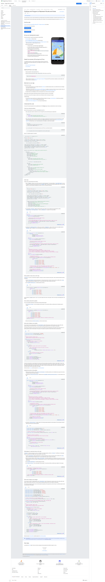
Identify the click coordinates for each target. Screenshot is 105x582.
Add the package (31, 40)
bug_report (101, 3)
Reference (6, 5)
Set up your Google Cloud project (30, 65)
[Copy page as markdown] (28, 13)
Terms (13, 580)
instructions (43, 86)
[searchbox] (5, 8)
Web (38, 572)
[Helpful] (63, 9)
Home (25, 9)
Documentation (38, 9)
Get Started (79, 3)
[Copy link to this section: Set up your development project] (40, 35)
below (36, 79)
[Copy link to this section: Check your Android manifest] (36, 108)
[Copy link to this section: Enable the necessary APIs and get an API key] (45, 59)
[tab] (27, 212)
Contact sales (85, 3)
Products (28, 9)
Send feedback (62, 11)
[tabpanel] (45, 219)
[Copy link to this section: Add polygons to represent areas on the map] (42, 451)
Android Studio (62, 19)
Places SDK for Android (15, 572)
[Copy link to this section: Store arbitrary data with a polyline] (38, 300)
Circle (29, 545)
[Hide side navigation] (10, 580)
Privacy (15, 580)
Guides (2, 5)
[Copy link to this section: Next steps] (30, 543)
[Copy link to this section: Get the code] (31, 22)
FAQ (12, 569)
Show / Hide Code (27, 31)
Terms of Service (65, 573)
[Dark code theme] (63, 75)
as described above (53, 98)
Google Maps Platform (32, 9)
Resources (14, 5)
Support (64, 572)
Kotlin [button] (30, 230)
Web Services (39, 573)
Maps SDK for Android (9, 3)
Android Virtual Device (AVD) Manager (39, 89)
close (103, 3)
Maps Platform (9, 1)
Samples (10, 5)
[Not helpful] (64, 9)
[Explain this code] (61, 75)
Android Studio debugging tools (32, 100)
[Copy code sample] (64, 75)
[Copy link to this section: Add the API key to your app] (37, 69)
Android (2, 3)
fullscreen (102, 3)
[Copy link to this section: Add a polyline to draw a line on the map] (40, 275)
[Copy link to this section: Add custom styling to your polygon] (38, 479)
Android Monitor (30, 99)
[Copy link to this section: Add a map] (29, 179)
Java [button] (27, 230)
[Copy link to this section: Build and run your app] (35, 83)
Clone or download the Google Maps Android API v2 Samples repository (34, 24)
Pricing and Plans (65, 569)
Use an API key (28, 66)
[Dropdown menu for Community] (36, 1)
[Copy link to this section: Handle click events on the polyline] (38, 370)
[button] (44, 15)
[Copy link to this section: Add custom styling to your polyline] (38, 323)
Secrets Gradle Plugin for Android (39, 78)
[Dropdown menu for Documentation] (27, 1)
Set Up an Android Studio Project (51, 90)
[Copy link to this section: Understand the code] (35, 103)
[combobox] (91, 1)
